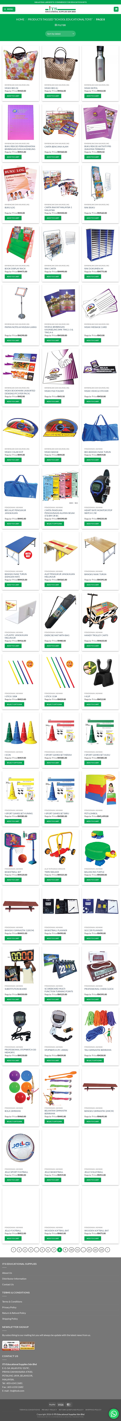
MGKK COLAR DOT (14, 452)
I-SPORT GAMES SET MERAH (58, 755)
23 (101, 1249)
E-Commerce (55, 1417)
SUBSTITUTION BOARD (16, 989)
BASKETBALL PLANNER (56, 930)
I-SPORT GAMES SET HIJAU (97, 755)
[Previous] (13, 1249)
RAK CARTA (50, 268)
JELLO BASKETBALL (54, 1172)
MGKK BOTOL (91, 88)
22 (95, 1249)
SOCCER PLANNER (93, 930)
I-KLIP (87, 696)
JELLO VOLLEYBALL (93, 1172)
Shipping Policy (10, 1318)
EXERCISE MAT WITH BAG (57, 635)
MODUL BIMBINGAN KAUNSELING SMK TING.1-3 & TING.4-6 (59, 330)
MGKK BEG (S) (11, 88)
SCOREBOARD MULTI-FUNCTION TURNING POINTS (59, 990)
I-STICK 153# (51, 696)
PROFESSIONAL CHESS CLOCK (99, 989)
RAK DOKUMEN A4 (93, 268)
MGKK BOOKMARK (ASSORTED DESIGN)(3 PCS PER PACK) (20, 392)
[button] (9, 9)
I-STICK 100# (11, 696)
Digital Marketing (74, 1417)
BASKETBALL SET (13, 872)
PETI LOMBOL (91, 813)
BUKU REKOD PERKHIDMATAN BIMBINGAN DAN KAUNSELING (20, 147)
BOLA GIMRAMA (13, 1111)
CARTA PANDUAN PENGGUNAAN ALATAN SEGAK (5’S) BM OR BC (60, 513)
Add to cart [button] (13, 96)
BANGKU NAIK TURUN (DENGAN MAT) (16, 575)
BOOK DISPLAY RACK (15, 268)
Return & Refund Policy (14, 1312)
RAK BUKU (89, 207)
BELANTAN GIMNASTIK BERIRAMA (56, 1112)
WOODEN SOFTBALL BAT (57, 1230)
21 (89, 1249)
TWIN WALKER (52, 872)
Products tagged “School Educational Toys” (60, 19)
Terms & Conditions (12, 1301)
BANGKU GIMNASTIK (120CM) (19, 930)
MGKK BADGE (51, 452)
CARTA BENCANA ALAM (56, 146)
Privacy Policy (9, 1307)
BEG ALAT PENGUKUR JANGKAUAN (15, 511)
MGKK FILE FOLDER (54, 391)
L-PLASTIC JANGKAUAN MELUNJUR (16, 636)
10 (71, 1249)
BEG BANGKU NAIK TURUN (97, 452)
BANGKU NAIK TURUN (95, 574)
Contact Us (8, 1284)
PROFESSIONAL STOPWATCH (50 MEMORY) (20, 1051)
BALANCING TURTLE (94, 872)
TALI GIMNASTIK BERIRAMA (97, 1050)
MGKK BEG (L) (51, 88)
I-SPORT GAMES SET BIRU (57, 813)
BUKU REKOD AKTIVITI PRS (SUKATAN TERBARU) (97, 147)
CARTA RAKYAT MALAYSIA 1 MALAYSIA (58, 208)
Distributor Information (14, 1278)
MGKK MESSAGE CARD (95, 327)
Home (20, 19)
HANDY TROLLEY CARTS (96, 635)
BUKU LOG (10, 207)
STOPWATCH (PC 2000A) (56, 1050)
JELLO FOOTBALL (13, 1230)
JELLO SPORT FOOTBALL (16, 1172)
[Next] (107, 1249)
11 (77, 1249)
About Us (7, 1272)
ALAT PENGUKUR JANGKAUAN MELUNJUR (60, 575)
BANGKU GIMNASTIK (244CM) (99, 1111)
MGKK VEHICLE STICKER (96, 391)
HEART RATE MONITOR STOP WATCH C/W (98, 511)
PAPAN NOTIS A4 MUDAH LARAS (20, 327)
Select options (54, 524)
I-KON (8, 755)
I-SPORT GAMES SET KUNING (19, 813)
